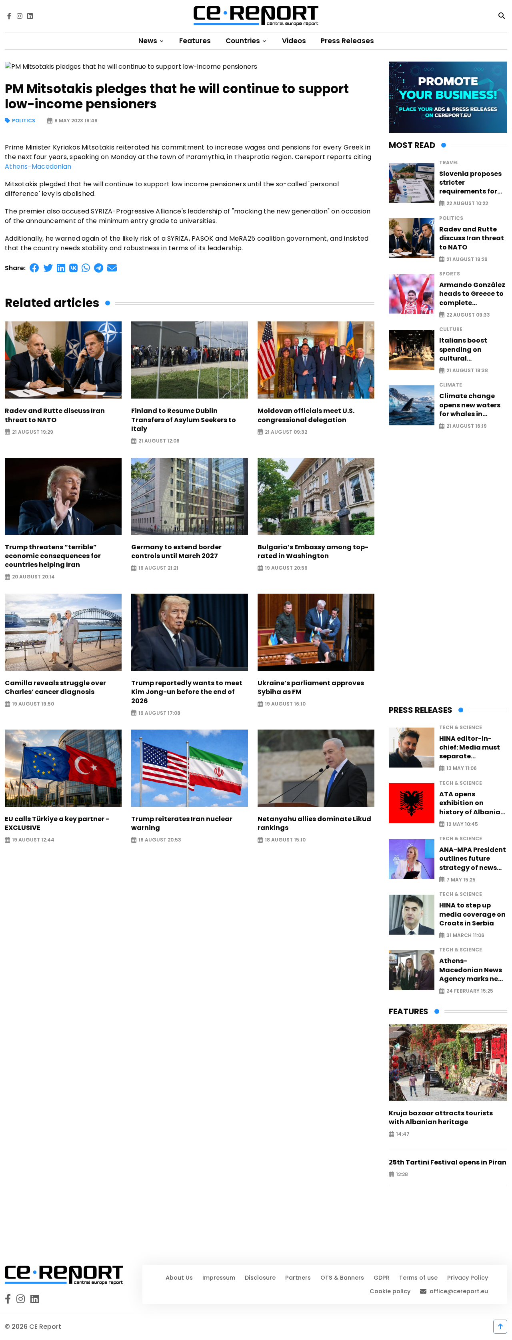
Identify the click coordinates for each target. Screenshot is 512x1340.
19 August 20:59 (286, 568)
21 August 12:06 (159, 441)
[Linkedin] (30, 16)
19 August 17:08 (159, 713)
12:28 (402, 1175)
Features (195, 41)
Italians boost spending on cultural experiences (463, 349)
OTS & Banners (342, 1278)
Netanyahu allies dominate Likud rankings (314, 823)
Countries (244, 41)
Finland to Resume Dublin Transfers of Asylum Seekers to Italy (183, 420)
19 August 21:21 (158, 568)
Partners (298, 1278)
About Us (179, 1278)
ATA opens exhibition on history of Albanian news (472, 803)
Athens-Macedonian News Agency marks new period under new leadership (471, 970)
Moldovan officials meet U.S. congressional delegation (306, 415)
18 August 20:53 (159, 840)
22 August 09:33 (468, 315)
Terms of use (418, 1278)
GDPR (382, 1278)
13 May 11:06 (461, 769)
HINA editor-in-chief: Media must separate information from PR (469, 747)
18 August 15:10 (285, 840)
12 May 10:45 (462, 824)
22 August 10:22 (467, 204)
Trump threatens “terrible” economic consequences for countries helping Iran (53, 556)
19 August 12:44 (33, 840)
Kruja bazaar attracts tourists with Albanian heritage (441, 1118)
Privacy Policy (467, 1278)
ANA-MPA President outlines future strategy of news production (472, 858)
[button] (34, 268)
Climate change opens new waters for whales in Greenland (469, 405)
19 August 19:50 (33, 704)
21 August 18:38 (467, 371)
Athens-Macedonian (38, 166)
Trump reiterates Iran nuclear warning (181, 823)
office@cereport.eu (459, 1291)
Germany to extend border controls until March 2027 (176, 551)
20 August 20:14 (33, 577)
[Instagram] (19, 16)
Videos (294, 41)
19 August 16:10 (285, 704)
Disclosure (260, 1278)
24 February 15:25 (469, 991)
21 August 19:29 (32, 432)
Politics (23, 121)
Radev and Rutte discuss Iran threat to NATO (55, 415)
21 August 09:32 (286, 432)
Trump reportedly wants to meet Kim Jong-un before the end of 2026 (186, 692)
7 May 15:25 (461, 880)
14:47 (403, 1134)
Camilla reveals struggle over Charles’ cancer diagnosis (55, 687)
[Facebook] (9, 16)
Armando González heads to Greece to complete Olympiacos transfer (472, 294)
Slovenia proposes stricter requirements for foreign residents (470, 182)
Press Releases (347, 41)
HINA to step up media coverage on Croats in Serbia (472, 914)
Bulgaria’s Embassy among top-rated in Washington (313, 551)
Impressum (218, 1278)
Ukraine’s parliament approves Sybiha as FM (311, 687)
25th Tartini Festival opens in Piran (447, 1162)
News (148, 41)
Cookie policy (390, 1291)
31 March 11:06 (465, 936)
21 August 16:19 (466, 426)
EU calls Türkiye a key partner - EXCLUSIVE (57, 823)
